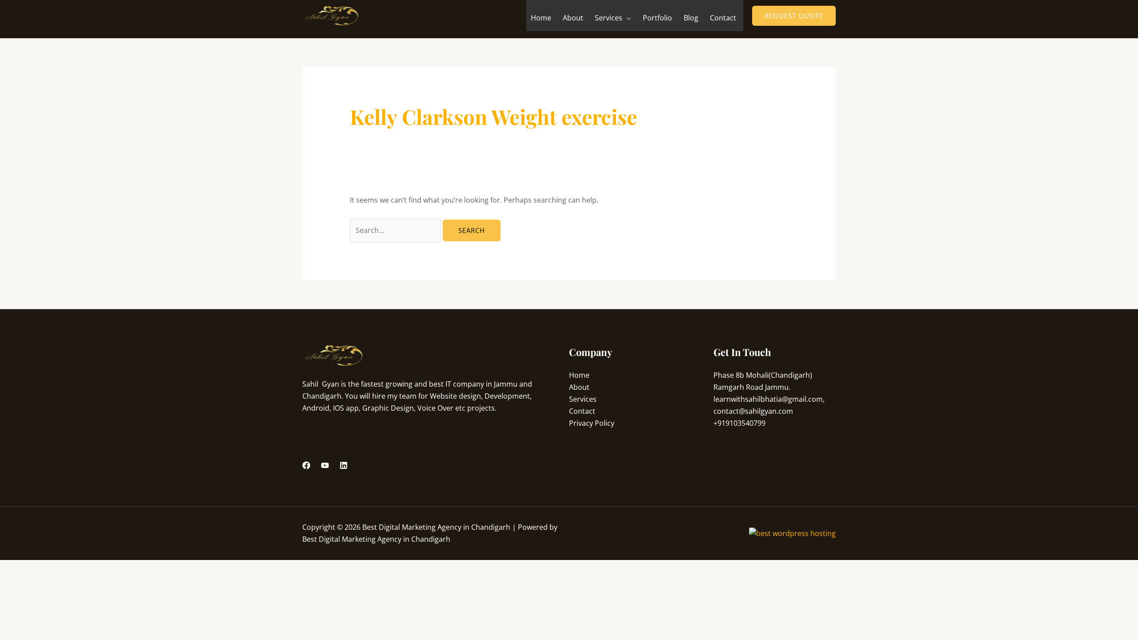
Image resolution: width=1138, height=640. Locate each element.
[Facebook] (306, 465)
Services (608, 18)
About (573, 18)
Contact (723, 18)
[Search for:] (396, 230)
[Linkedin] (344, 465)
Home (541, 18)
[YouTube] (325, 465)
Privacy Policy (591, 423)
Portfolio (657, 18)
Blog (691, 18)
